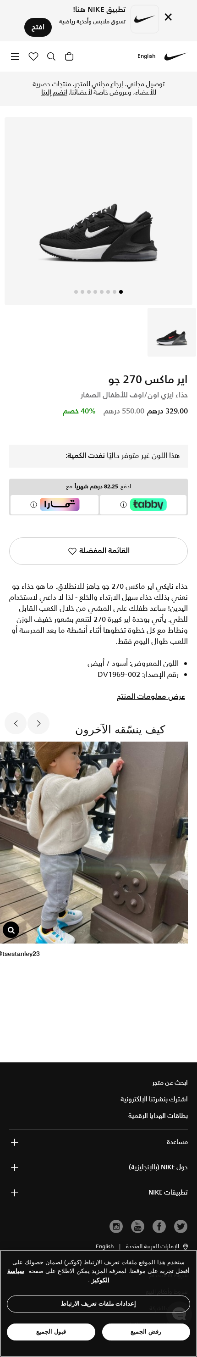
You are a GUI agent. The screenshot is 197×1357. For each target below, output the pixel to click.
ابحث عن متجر (170, 1083)
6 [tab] (89, 292)
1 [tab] (121, 292)
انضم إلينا (54, 93)
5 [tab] (95, 292)
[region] (98, 1303)
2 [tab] (114, 292)
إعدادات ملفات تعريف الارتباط (99, 1303)
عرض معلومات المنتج (151, 697)
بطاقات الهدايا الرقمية (158, 1116)
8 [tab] (76, 292)
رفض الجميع (146, 1331)
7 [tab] (82, 292)
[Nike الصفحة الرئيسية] (176, 56)
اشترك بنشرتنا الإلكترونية (154, 1099)
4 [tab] (102, 292)
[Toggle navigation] (15, 56)
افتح (38, 27)
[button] (157, 1247)
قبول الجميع (51, 1331)
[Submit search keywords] (51, 56)
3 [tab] (108, 292)
